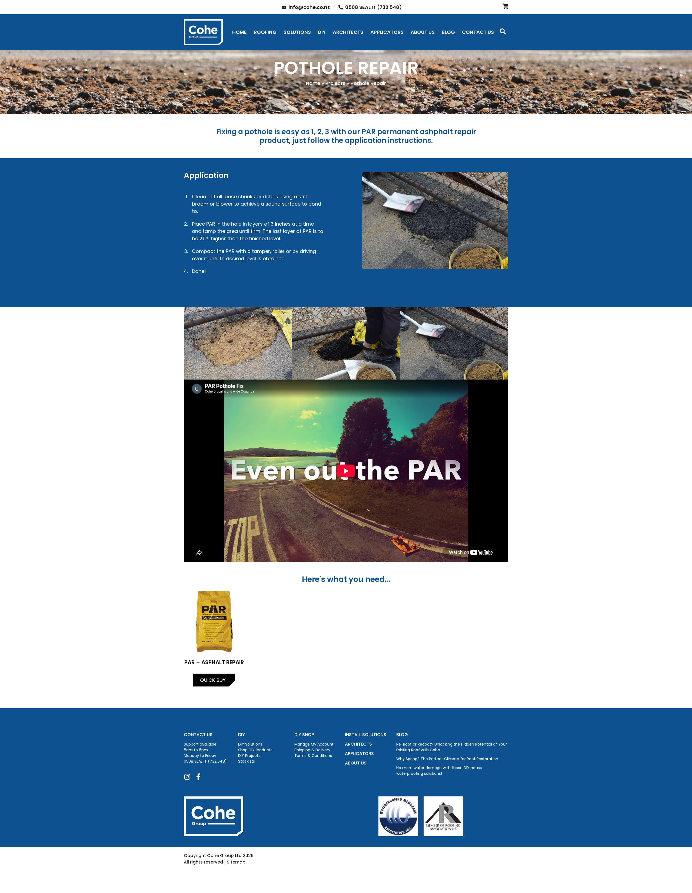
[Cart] (505, 6)
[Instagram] (187, 776)
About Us (423, 32)
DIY (322, 32)
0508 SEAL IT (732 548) (205, 761)
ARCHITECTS (358, 744)
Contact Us (478, 32)
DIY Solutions (250, 744)
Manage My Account (314, 744)
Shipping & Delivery (312, 750)
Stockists (246, 761)
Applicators (387, 32)
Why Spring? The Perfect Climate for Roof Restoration (447, 759)
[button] (502, 31)
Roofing (265, 32)
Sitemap (236, 862)
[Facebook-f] (198, 776)
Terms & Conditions (313, 755)
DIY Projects (249, 755)
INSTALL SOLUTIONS (365, 734)
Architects (348, 32)
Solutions (297, 32)
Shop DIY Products (255, 750)
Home (239, 32)
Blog (448, 32)
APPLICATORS (359, 753)
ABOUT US (356, 763)
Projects (335, 83)
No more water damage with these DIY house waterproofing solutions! (439, 770)
